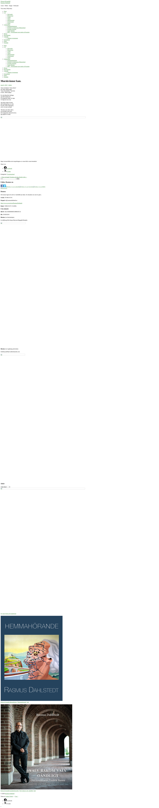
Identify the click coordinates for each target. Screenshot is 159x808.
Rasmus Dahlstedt (5, 3)
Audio (9, 17)
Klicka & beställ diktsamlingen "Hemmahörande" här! (15, 702)
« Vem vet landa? (5, 177)
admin (10, 85)
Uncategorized (10, 174)
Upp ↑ (16, 796)
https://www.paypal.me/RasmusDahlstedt (11, 203)
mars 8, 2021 (4, 85)
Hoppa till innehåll (5, 1)
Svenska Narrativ (11, 29)
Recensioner (7, 35)
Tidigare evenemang (12, 38)
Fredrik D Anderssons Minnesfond (16, 27)
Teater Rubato (11, 30)
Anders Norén (9, 796)
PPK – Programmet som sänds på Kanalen (18, 32)
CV (5, 13)
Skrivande (10, 14)
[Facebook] (5, 800)
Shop (5, 41)
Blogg (5, 33)
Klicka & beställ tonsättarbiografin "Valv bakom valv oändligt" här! (18, 790)
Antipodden (7, 24)
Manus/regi (10, 16)
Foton (8, 23)
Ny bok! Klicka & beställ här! (8, 613)
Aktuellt (6, 36)
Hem (5, 11)
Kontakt (6, 42)
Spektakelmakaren (12, 26)
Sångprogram (10, 20)
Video (8, 19)
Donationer (7, 39)
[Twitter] (5, 803)
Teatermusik (10, 22)
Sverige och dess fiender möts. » (18, 177)
